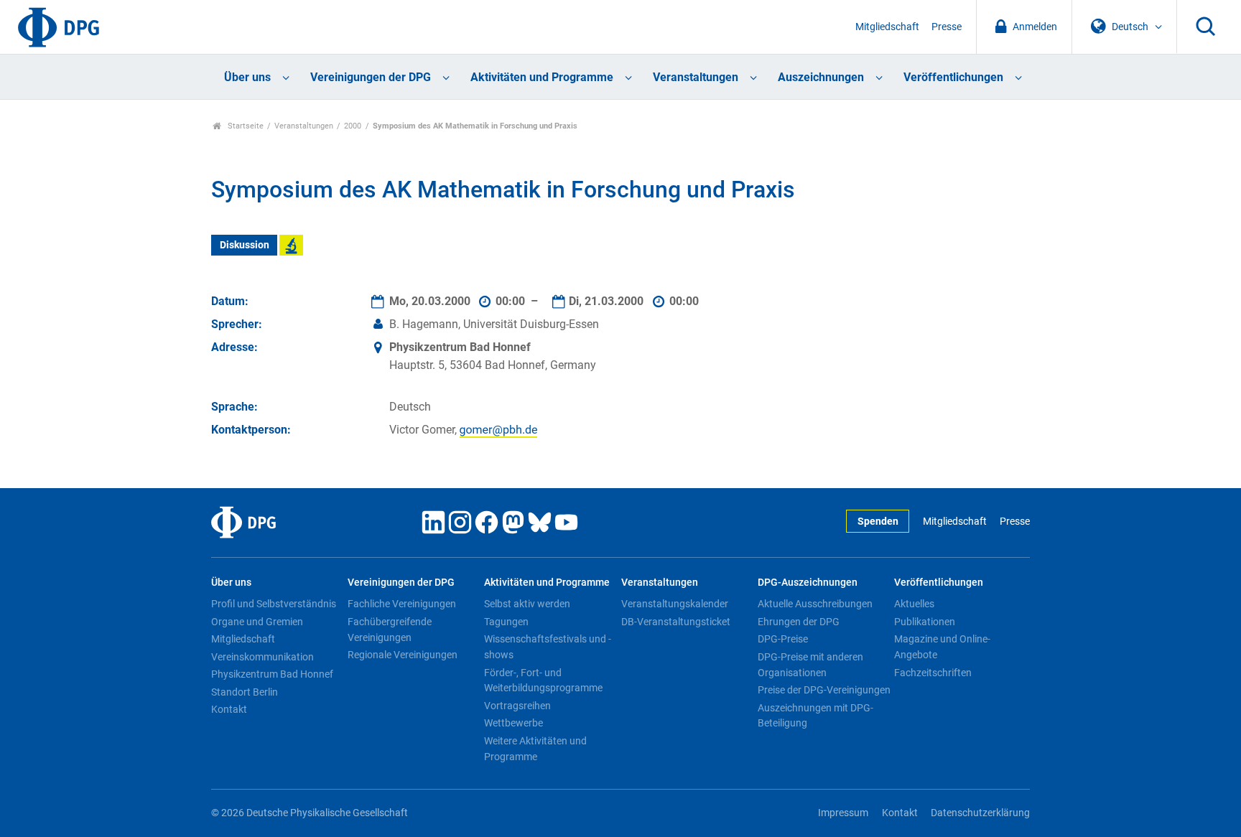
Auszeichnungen (821, 77)
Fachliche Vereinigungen (402, 603)
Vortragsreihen (517, 705)
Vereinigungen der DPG (370, 77)
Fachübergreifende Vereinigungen (390, 629)
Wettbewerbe (513, 723)
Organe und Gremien (257, 621)
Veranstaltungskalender (674, 603)
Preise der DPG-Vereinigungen (824, 690)
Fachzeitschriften (933, 672)
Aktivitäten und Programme (541, 77)
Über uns (247, 77)
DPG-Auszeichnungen (807, 582)
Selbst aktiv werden (527, 603)
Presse (946, 27)
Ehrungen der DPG (799, 621)
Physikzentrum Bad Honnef (272, 674)
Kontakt (229, 709)
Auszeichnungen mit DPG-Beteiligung (815, 715)
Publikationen (924, 621)
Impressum (843, 813)
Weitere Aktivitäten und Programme (535, 748)
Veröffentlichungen (953, 77)
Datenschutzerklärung (980, 813)
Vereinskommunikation (262, 657)
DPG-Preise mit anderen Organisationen (810, 664)
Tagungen (506, 621)
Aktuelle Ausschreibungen (815, 603)
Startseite (245, 126)
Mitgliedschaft (887, 27)
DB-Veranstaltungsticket (675, 621)
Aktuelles (914, 603)
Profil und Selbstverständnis (273, 603)
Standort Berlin (244, 692)
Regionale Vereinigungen (402, 654)
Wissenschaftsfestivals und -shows (547, 646)
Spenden (877, 521)
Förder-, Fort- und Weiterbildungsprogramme (543, 680)
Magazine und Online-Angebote (942, 646)
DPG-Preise (783, 639)
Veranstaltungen (695, 77)
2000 (352, 126)
